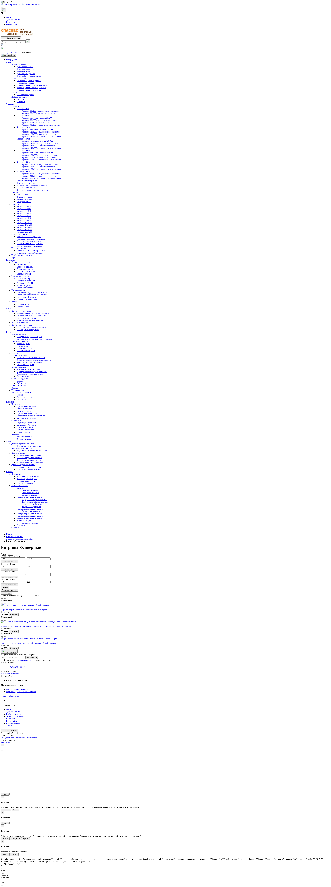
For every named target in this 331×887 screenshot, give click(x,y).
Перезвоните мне (8, 671)
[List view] (2, 598)
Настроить (6, 810)
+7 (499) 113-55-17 (9, 52)
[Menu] (2, 7)
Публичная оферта (23, 660)
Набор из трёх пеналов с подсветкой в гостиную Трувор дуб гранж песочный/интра (38, 626)
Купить (15, 810)
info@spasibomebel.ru (10, 696)
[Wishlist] (2, 603)
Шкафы (9, 534)
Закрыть (5, 794)
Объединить (16, 839)
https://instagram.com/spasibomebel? (21, 691)
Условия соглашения (15, 716)
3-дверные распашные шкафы (19, 539)
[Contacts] (3, 10)
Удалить (14, 854)
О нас (8, 17)
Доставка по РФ (13, 20)
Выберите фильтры (9, 561)
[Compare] (5, 603)
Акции (9, 726)
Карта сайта (11, 721)
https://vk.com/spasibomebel (17, 689)
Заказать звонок (25, 52)
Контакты (10, 22)
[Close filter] (9, 554)
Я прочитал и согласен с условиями (28, 660)
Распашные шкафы (14, 536)
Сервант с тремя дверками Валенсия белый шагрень (24, 610)
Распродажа (11, 24)
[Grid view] (5, 598)
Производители (13, 723)
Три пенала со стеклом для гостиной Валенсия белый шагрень (28, 643)
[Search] (27, 41)
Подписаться (32, 657)
